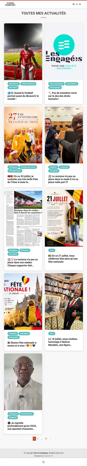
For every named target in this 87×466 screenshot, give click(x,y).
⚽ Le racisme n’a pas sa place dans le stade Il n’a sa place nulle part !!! (63, 179)
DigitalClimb (48, 456)
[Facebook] (73, 4)
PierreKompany (10, 4)
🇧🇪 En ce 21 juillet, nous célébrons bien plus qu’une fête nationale (63, 258)
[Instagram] (76, 4)
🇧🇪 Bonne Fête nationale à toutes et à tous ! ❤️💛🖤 (21, 344)
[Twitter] (80, 4)
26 (46, 438)
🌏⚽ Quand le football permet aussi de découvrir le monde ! (23, 95)
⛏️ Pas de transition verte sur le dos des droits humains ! (62, 95)
